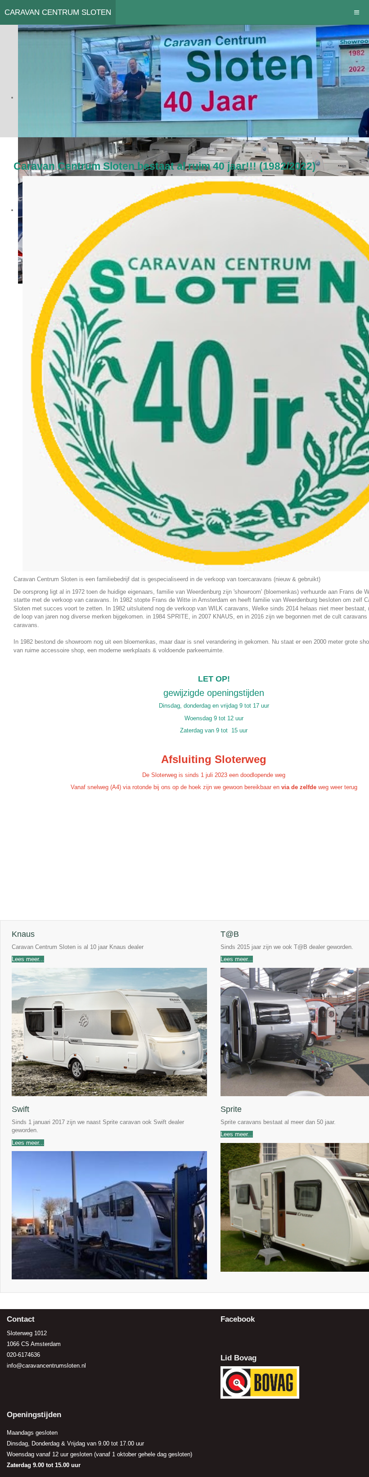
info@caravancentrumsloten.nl (46, 1365)
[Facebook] (228, 1335)
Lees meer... (28, 959)
